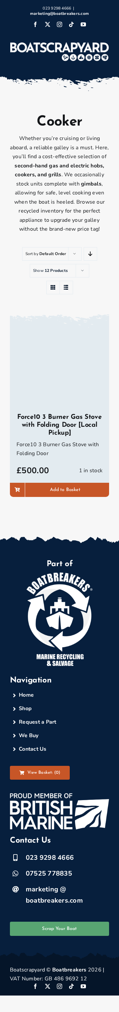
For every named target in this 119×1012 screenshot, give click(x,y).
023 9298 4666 (50, 857)
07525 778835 (49, 873)
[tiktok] (71, 986)
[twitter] (47, 986)
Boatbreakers (69, 969)
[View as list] (66, 287)
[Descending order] (90, 253)
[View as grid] (53, 287)
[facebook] (35, 986)
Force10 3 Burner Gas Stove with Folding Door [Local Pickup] (59, 425)
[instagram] (59, 986)
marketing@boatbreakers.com (59, 13)
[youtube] (83, 986)
